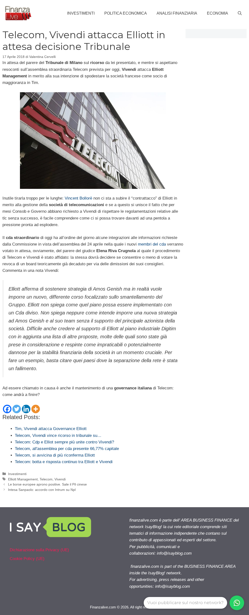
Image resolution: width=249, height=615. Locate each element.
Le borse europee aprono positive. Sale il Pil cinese (47, 484)
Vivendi (60, 479)
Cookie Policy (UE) (27, 558)
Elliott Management (23, 479)
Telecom (46, 479)
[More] (35, 409)
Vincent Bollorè (78, 198)
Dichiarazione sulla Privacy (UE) (39, 550)
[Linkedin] (26, 409)
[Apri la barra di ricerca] (240, 13)
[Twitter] (16, 409)
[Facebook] (7, 409)
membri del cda (152, 244)
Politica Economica (125, 13)
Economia (217, 13)
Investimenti (81, 13)
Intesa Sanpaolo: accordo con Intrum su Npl (42, 490)
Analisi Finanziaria (177, 13)
